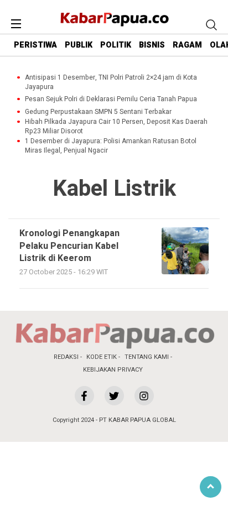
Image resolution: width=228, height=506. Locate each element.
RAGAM (187, 45)
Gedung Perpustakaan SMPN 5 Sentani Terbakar (98, 112)
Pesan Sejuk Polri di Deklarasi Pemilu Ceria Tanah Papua (111, 99)
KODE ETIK (101, 357)
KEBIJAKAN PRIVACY (113, 370)
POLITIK (115, 45)
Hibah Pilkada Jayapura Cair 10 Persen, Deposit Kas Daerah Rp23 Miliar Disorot (116, 126)
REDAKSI (66, 357)
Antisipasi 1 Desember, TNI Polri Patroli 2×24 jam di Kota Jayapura (111, 82)
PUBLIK (78, 45)
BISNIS (152, 45)
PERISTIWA (35, 45)
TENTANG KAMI (147, 357)
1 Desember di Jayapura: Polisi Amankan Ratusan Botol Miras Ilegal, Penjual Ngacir (110, 146)
